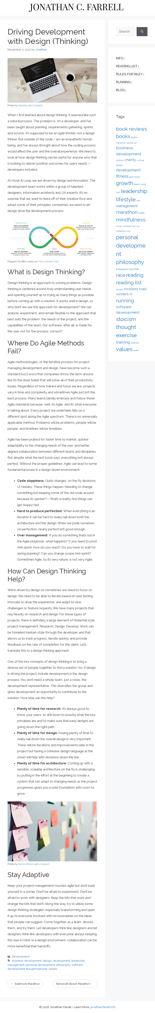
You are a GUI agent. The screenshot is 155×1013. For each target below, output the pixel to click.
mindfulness (131, 220)
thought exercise (36, 968)
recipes (119, 289)
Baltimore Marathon (27, 983)
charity (130, 160)
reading (134, 275)
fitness (122, 176)
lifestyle (126, 199)
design (47, 960)
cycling (140, 160)
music (119, 226)
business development (26, 960)
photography (122, 269)
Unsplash (37, 105)
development (61, 960)
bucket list (131, 143)
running (125, 300)
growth (124, 183)
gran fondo (134, 177)
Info (119, 58)
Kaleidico (23, 105)
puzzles (134, 268)
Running (123, 82)
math (141, 212)
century (120, 160)
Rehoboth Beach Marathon (73, 983)
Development (20, 956)
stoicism (126, 319)
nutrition (127, 226)
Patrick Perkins (26, 864)
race (120, 275)
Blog (120, 90)
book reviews (131, 129)
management (16, 964)
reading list (129, 282)
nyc (134, 226)
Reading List (126, 66)
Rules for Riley (129, 74)
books (123, 136)
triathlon (135, 343)
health (137, 184)
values (53, 968)
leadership (78, 960)
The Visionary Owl (48, 261)
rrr (131, 294)
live (138, 200)
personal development (40, 964)
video (136, 350)
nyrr (128, 231)
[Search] (142, 31)
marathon (127, 212)
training (123, 342)
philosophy (63, 964)
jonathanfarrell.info (103, 1007)
